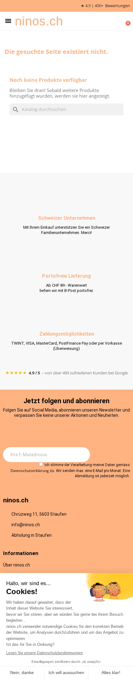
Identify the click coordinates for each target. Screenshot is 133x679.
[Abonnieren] (82, 454)
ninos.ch (39, 21)
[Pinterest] (92, 432)
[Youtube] (75, 432)
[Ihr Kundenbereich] (116, 21)
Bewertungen (117, 5)
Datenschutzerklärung (30, 470)
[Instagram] (41, 432)
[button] (8, 21)
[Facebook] (58, 432)
